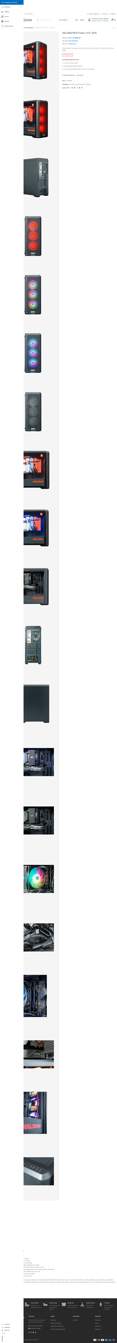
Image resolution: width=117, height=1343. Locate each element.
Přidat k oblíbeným (69, 75)
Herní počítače (28, 27)
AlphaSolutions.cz (34, 1339)
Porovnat (80, 75)
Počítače (88, 84)
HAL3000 (72, 84)
